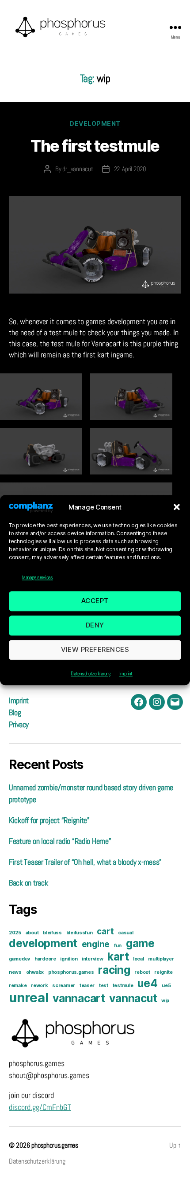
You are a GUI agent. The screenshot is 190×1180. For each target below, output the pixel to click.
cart (105, 931)
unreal (28, 997)
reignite (163, 972)
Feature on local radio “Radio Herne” (60, 841)
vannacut (133, 998)
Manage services (37, 577)
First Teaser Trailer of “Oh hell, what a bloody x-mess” (85, 862)
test (103, 985)
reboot (142, 972)
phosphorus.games (71, 972)
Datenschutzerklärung (90, 673)
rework (39, 985)
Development (95, 123)
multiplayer (161, 959)
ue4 (147, 983)
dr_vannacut (77, 169)
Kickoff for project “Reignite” (49, 820)
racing (114, 969)
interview (92, 959)
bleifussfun (79, 933)
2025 (15, 933)
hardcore (45, 959)
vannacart (79, 998)
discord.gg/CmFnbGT (40, 1107)
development (43, 943)
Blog (15, 712)
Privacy (19, 724)
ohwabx (35, 972)
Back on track (28, 883)
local (138, 959)
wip (165, 1001)
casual (125, 933)
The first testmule (94, 146)
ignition (68, 959)
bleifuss (52, 933)
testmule (123, 985)
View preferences (95, 650)
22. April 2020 (130, 169)
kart (118, 956)
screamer (63, 985)
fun (118, 946)
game (140, 943)
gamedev (19, 959)
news (15, 972)
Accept (95, 601)
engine (96, 944)
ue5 (166, 985)
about (32, 933)
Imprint (126, 673)
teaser (87, 985)
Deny (95, 625)
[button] (176, 507)
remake (18, 985)
